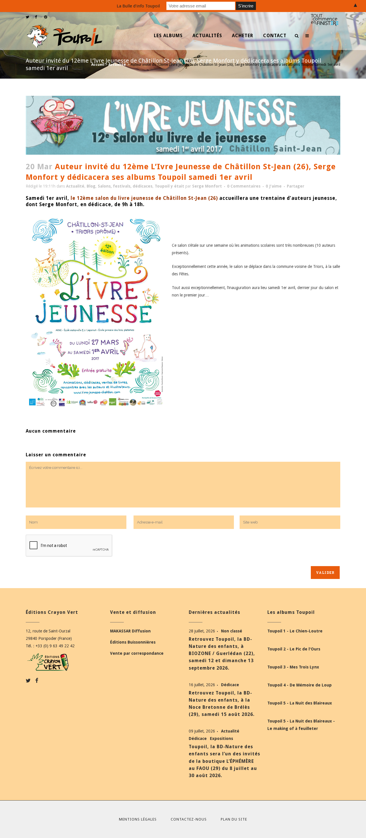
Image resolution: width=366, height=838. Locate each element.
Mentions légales (138, 819)
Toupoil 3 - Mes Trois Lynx (293, 667)
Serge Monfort (207, 186)
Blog (91, 186)
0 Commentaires (243, 186)
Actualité (117, 64)
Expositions (221, 738)
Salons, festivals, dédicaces (125, 186)
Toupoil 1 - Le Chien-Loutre (295, 631)
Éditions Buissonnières (133, 642)
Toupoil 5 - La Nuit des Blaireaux (299, 703)
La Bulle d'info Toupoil (138, 6)
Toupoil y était (169, 186)
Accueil (97, 64)
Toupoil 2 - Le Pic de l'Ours (293, 649)
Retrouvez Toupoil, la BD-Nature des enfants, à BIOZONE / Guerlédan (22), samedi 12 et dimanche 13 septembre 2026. (222, 653)
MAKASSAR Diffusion (130, 631)
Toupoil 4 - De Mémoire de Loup (299, 685)
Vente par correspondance (137, 653)
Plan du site (234, 819)
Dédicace (230, 684)
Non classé (231, 631)
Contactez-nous (189, 819)
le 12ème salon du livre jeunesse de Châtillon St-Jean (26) (144, 198)
